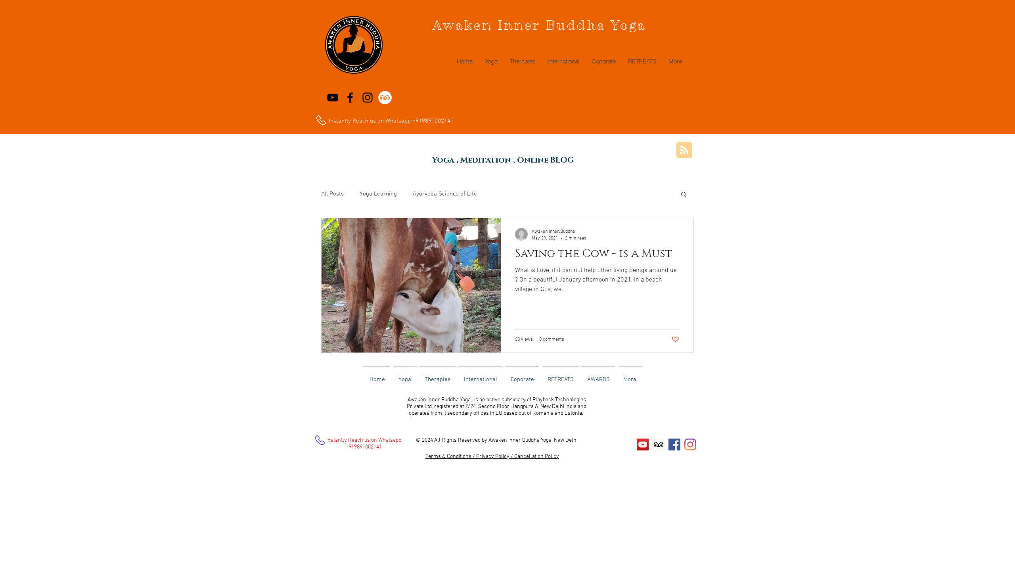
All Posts (332, 193)
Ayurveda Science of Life (445, 193)
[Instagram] (690, 444)
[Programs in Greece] (367, 97)
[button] (684, 195)
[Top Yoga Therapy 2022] (332, 97)
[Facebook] (674, 444)
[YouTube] (643, 444)
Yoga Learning (378, 193)
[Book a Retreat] (350, 97)
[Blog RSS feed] (684, 150)
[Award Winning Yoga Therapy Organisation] (385, 97)
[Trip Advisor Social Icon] (659, 444)
